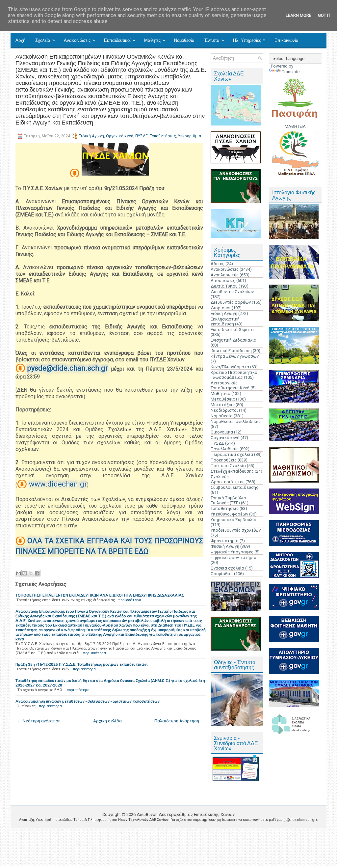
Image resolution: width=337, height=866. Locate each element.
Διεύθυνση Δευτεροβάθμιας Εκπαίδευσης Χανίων (186, 814)
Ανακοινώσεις (79, 40)
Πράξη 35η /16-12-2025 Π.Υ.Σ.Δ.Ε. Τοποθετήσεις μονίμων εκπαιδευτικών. (81, 664)
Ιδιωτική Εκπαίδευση (231, 350)
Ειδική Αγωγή (91, 136)
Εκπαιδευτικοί (119, 40)
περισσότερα (129, 600)
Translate (290, 71)
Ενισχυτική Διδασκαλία (233, 340)
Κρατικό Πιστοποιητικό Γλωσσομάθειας (234, 375)
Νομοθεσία (184, 40)
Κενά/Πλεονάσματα (230, 366)
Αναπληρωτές (225, 274)
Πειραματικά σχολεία (232, 454)
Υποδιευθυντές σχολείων (236, 530)
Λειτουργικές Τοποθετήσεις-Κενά (230, 385)
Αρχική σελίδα (107, 720)
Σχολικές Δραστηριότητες (228, 479)
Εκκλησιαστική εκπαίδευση (225, 321)
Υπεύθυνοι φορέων (229, 514)
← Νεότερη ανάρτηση (39, 720)
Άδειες (217, 263)
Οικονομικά (222, 432)
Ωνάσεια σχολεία (227, 568)
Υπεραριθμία (189, 136)
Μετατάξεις (223, 404)
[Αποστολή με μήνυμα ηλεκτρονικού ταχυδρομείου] (18, 573)
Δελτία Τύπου (224, 286)
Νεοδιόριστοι (224, 410)
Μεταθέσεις (223, 399)
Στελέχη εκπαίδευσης (232, 471)
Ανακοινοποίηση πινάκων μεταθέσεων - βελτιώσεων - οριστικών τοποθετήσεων (87, 701)
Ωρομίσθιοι (222, 573)
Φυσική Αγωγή (225, 546)
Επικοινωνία (286, 40)
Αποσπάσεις (223, 280)
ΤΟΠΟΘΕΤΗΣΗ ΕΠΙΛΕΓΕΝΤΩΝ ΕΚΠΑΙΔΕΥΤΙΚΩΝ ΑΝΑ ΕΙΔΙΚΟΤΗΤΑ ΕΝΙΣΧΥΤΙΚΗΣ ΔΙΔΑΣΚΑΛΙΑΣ (99, 595)
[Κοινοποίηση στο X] (31, 573)
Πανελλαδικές (225, 448)
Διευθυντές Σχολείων (232, 291)
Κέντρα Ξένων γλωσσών (235, 356)
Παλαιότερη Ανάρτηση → (179, 720)
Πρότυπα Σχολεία (228, 465)
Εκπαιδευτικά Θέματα (232, 329)
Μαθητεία (220, 393)
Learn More (298, 15)
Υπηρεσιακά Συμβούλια (233, 519)
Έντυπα (214, 40)
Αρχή (20, 40)
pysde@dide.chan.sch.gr (67, 368)
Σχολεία (45, 40)
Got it (324, 15)
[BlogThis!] (24, 573)
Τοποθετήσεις (163, 136)
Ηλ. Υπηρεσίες (249, 40)
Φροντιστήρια (225, 540)
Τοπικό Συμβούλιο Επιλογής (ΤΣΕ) (228, 500)
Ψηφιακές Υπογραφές (232, 551)
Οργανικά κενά (119, 136)
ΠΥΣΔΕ (141, 136)
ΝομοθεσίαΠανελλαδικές (236, 421)
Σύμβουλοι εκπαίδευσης (234, 487)
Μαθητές (154, 40)
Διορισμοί (221, 307)
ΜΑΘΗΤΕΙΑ (295, 126)
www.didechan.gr (58, 484)
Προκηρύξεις (224, 460)
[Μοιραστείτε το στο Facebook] (37, 573)
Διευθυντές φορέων (231, 302)
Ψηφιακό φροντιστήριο (233, 557)
